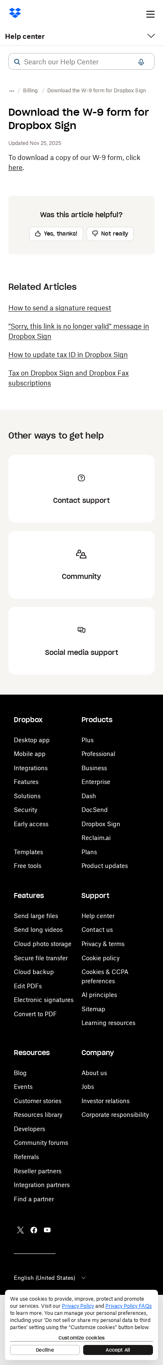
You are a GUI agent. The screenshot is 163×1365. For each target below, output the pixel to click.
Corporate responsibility (115, 1114)
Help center (25, 36)
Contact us (97, 929)
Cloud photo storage (42, 943)
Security (25, 809)
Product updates (105, 865)
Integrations (31, 767)
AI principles (99, 994)
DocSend (95, 809)
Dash (89, 795)
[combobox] (81, 61)
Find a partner (34, 1199)
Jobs (88, 1086)
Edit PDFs (28, 985)
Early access (31, 823)
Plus (88, 739)
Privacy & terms (103, 943)
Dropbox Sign (101, 823)
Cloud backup (34, 971)
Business (94, 767)
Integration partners (42, 1184)
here (15, 167)
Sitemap (93, 1008)
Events (23, 1086)
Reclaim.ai (96, 837)
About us (94, 1072)
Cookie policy (101, 958)
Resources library (38, 1114)
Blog (20, 1072)
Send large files (36, 915)
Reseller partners (37, 1171)
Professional (98, 753)
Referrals (26, 1156)
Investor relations (106, 1100)
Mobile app (30, 753)
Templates (28, 851)
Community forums (41, 1142)
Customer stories (37, 1100)
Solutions (27, 795)
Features (26, 781)
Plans (89, 851)
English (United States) (44, 1277)
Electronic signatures (44, 999)
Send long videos (38, 929)
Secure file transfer (41, 958)
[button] (17, 62)
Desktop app (32, 739)
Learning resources (108, 1022)
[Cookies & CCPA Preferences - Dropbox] (81, 1325)
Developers (29, 1128)
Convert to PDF (35, 1013)
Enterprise (96, 781)
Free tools (27, 865)
